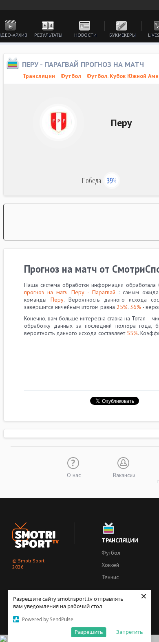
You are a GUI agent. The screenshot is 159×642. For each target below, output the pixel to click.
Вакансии (124, 474)
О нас (74, 474)
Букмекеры (122, 35)
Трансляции (120, 540)
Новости (85, 35)
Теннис (110, 577)
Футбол (70, 76)
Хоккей (110, 565)
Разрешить (89, 631)
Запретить (129, 631)
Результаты (48, 35)
